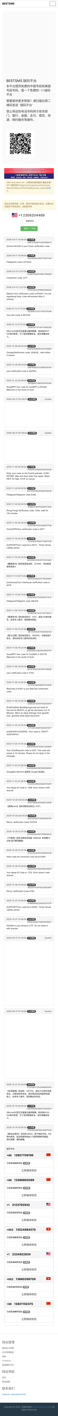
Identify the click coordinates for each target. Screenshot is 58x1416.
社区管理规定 (8, 1352)
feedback (6, 1361)
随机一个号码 (30, 229)
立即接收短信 (29, 1170)
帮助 (4, 1356)
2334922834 (21, 1254)
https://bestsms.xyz (41, 1407)
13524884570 (26, 1229)
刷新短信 (30, 221)
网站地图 (6, 1382)
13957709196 (23, 1155)
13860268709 (26, 1279)
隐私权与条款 (8, 1348)
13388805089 (24, 1180)
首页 (4, 1377)
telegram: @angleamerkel (14, 1394)
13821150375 (23, 1304)
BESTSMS (8, 3)
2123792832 (21, 1205)
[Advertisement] (29, 46)
